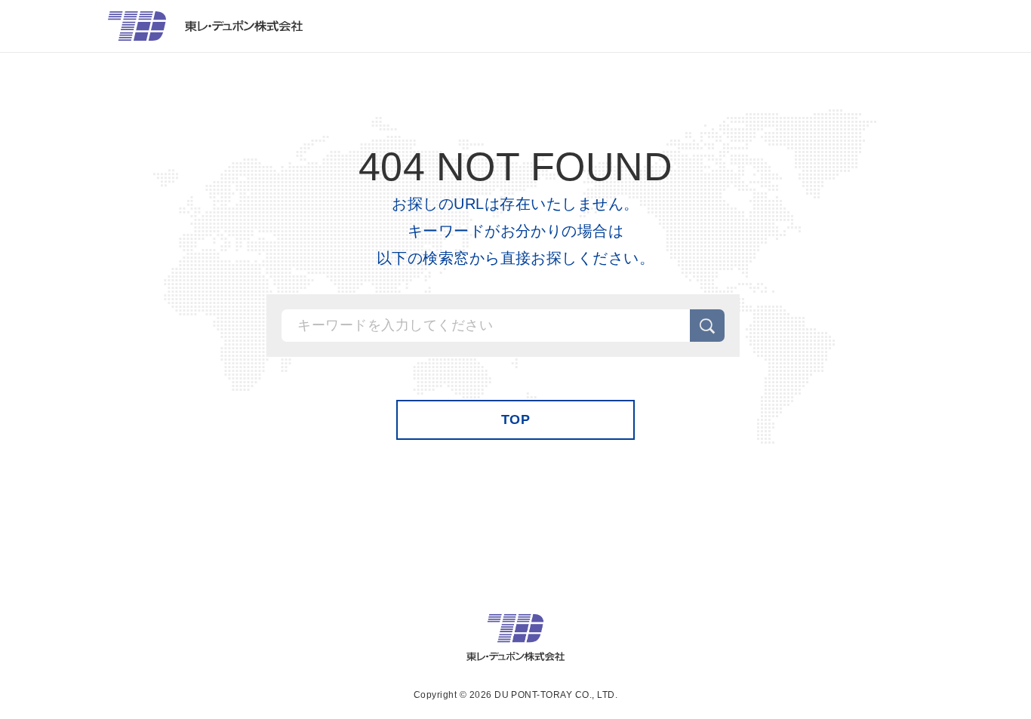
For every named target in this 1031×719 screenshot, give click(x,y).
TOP (515, 419)
